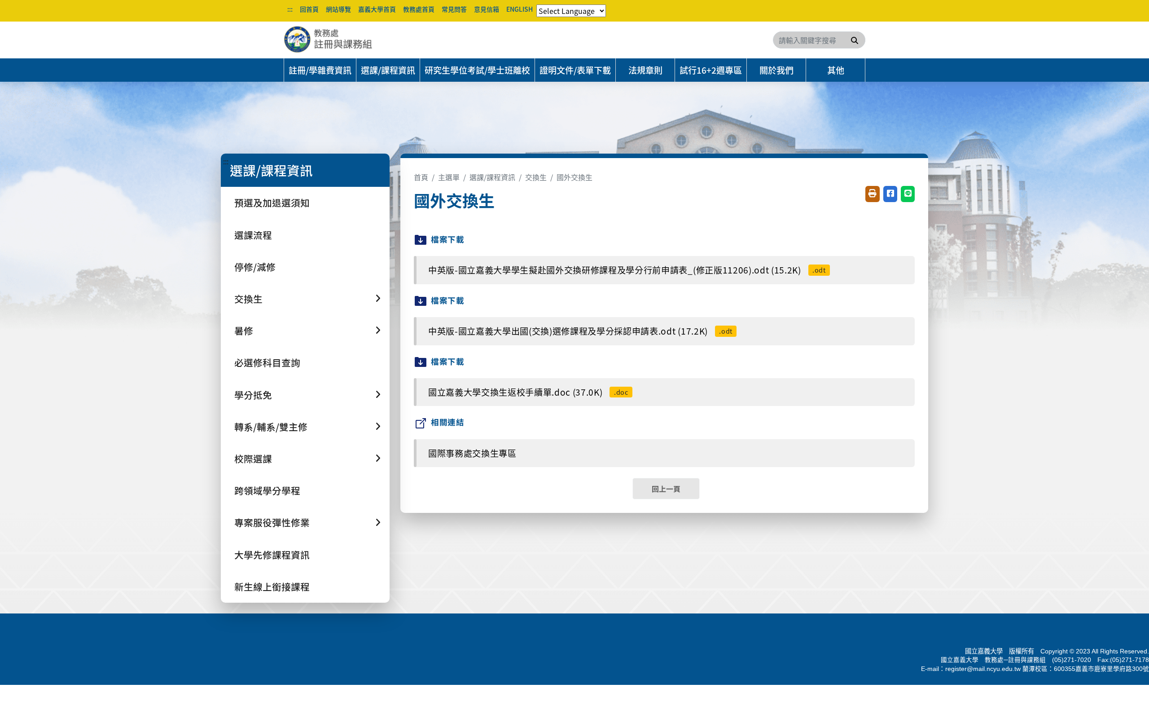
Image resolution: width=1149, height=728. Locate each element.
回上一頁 (666, 488)
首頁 (421, 177)
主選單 (449, 177)
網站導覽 (338, 8)
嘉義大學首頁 (377, 8)
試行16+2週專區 (711, 70)
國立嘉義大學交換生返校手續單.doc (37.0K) (528, 392)
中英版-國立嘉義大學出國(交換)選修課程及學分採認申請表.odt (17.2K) (580, 331)
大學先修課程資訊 (272, 554)
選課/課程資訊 (388, 70)
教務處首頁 (418, 8)
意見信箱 (486, 8)
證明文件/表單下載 (575, 70)
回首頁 (309, 8)
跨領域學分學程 (267, 490)
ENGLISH (519, 8)
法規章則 (645, 70)
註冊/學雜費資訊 (320, 70)
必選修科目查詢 (267, 362)
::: (290, 8)
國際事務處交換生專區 (472, 453)
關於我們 (776, 70)
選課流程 (253, 235)
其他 (835, 70)
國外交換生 (574, 177)
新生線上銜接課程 (272, 586)
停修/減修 (255, 267)
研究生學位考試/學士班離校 (477, 70)
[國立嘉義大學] (332, 40)
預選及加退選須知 (272, 202)
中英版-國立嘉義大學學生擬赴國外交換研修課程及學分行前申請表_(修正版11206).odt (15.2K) (627, 270)
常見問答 (454, 8)
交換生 (536, 177)
